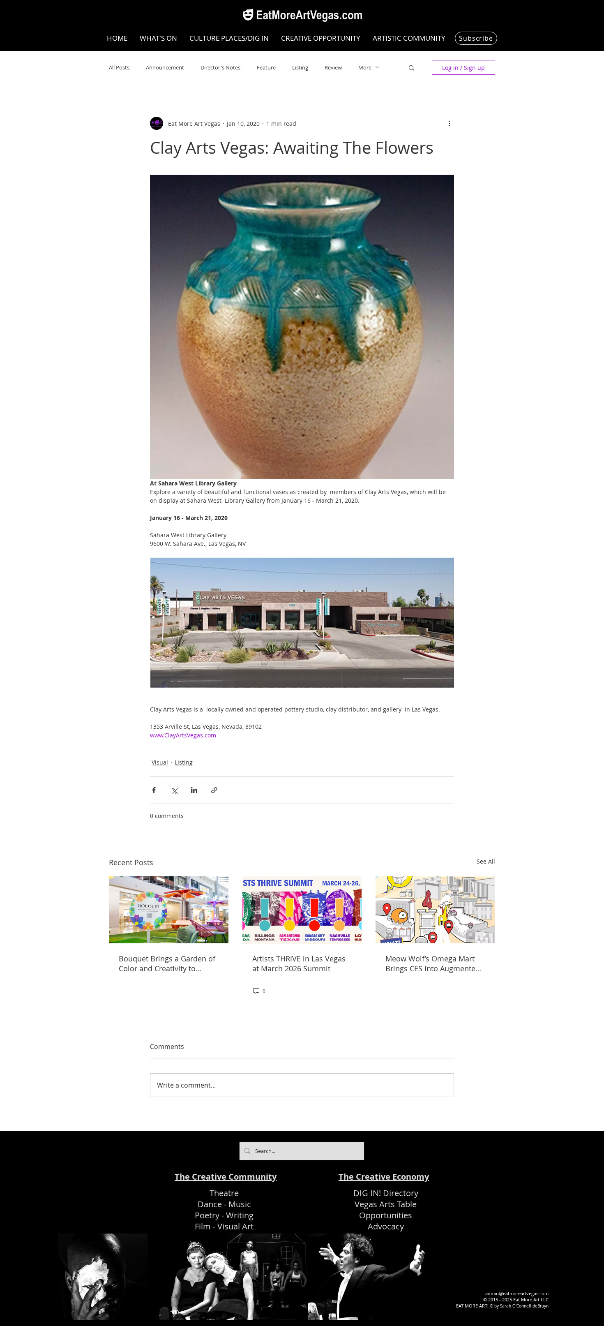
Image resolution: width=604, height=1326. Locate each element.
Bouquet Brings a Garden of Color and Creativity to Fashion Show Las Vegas (167, 963)
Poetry (207, 1215)
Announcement (165, 67)
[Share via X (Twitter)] (174, 790)
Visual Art (235, 1226)
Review (333, 67)
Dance (210, 1204)
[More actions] (449, 123)
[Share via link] (214, 790)
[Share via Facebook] (154, 790)
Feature (266, 67)
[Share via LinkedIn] (194, 790)
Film (203, 1226)
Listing (300, 67)
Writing (240, 1215)
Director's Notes (220, 67)
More (364, 67)
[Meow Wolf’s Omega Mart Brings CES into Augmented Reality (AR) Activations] (435, 909)
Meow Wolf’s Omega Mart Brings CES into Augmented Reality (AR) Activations (432, 963)
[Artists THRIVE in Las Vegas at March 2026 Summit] (302, 910)
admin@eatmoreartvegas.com (517, 1293)
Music (239, 1204)
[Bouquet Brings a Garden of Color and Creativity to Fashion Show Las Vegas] (168, 909)
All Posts (119, 67)
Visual (160, 762)
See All (486, 861)
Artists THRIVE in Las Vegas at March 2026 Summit (299, 963)
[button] (411, 67)
